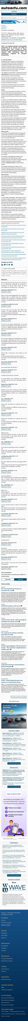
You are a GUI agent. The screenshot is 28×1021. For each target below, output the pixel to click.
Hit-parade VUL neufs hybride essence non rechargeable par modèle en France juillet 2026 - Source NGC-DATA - (14, 867)
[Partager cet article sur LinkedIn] (2, 265)
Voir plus (3, 301)
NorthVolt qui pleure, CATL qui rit (11, 606)
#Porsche (17, 34)
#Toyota (9, 36)
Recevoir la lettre (5, 925)
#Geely (3, 34)
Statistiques (4, 933)
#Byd (18, 33)
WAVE (2, 987)
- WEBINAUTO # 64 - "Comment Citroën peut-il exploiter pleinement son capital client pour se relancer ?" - (14, 745)
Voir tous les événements (14, 763)
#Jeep (6, 34)
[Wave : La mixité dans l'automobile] (14, 888)
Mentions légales (5, 1011)
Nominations (4, 663)
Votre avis (3, 971)
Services (3, 618)
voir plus (8, 275)
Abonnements (4, 946)
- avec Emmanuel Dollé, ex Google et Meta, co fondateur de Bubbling (13, 781)
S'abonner (14, 14)
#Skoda (22, 34)
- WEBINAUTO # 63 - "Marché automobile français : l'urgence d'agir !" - (13, 750)
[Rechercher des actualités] (26, 18)
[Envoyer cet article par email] (12, 265)
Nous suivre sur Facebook (7, 998)
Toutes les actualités (6, 922)
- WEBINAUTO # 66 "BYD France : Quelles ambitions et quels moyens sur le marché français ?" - (13, 735)
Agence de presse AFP (9, 268)
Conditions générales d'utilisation (17, 1011)
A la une (3, 920)
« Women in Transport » (7, 990)
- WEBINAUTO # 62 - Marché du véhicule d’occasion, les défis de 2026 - (13, 755)
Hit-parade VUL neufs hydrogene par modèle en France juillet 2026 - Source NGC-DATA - (13, 852)
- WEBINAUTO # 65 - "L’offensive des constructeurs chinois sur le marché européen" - (13, 740)
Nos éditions (4, 935)
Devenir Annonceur (6, 979)
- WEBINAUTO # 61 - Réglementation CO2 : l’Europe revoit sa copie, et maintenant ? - (13, 760)
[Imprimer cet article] (9, 265)
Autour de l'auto (4, 631)
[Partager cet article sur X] (5, 265)
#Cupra (22, 33)
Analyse (3, 604)
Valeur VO (3, 937)
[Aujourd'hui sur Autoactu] (14, 8)
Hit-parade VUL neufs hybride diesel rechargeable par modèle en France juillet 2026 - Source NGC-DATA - (14, 872)
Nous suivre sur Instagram (7, 1000)
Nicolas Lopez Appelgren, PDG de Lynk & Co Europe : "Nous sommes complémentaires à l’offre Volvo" (14, 647)
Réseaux (3, 644)
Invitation (3, 950)
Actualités (3, 27)
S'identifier (14, 11)
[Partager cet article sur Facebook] (7, 265)
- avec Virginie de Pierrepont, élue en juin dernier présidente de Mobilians (13, 772)
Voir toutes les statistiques (14, 875)
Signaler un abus (6, 291)
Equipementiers (4, 678)
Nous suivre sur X (5, 1002)
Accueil (3, 25)
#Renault (10, 33)
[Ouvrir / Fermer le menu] (2, 18)
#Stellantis (3, 36)
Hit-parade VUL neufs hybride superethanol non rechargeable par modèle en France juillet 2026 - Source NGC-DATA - (13, 857)
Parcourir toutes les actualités (18, 697)
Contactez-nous (5, 969)
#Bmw (14, 33)
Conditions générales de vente (8, 1013)
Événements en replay (6, 961)
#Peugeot (11, 34)
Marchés (3, 28)
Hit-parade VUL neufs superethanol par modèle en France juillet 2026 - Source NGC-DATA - (13, 847)
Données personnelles (20, 1013)
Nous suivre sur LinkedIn (7, 1005)
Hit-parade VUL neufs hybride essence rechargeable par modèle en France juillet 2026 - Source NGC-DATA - (14, 862)
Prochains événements (7, 958)
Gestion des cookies (5, 1016)
